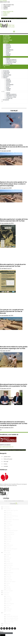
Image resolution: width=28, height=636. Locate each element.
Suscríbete (5, 7)
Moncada (8, 538)
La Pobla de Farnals (12, 530)
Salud (7, 52)
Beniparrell (9, 563)
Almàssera (9, 518)
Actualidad (6, 35)
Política (8, 51)
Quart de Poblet (10, 581)
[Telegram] (6, 21)
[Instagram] (2, 21)
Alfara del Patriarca (12, 516)
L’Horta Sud (6, 38)
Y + (4, 57)
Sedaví (8, 583)
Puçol (7, 543)
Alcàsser (8, 558)
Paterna (8, 541)
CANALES (6, 594)
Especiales (6, 41)
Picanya (8, 578)
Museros (8, 540)
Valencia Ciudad (7, 40)
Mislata (8, 574)
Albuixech (9, 514)
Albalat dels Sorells (12, 510)
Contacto (5, 8)
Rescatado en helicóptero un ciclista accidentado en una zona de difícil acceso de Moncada (14, 146)
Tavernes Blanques (11, 549)
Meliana (8, 536)
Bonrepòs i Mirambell (12, 519)
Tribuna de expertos (11, 59)
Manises (8, 571)
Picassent (9, 580)
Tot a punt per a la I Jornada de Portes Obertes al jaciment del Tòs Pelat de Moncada (11, 311)
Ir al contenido (3, 0)
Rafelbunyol (9, 545)
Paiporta (8, 576)
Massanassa (9, 572)
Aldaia (8, 560)
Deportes (8, 45)
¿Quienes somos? (6, 6)
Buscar (4, 66)
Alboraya (8, 512)
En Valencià (6, 65)
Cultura (8, 44)
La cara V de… (9, 63)
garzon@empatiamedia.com (6, 446)
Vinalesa (8, 550)
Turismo (8, 55)
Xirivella (8, 589)
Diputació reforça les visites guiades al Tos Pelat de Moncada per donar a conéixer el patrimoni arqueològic (13, 183)
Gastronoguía (9, 50)
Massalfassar (10, 532)
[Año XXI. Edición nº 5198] (8, 4)
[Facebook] (0, 21)
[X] (8, 21)
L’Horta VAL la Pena (11, 62)
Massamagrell (10, 534)
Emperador (9, 525)
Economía (8, 47)
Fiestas (8, 48)
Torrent (8, 587)
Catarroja (8, 567)
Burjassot (9, 521)
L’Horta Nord (7, 37)
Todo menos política (11, 61)
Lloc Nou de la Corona (12, 569)
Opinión (8, 58)
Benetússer (9, 565)
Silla (7, 585)
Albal (7, 556)
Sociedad (8, 54)
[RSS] (4, 21)
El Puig (8, 523)
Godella (8, 529)
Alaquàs (8, 554)
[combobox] (6, 633)
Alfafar (8, 561)
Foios (7, 527)
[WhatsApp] (10, 21)
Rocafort (8, 547)
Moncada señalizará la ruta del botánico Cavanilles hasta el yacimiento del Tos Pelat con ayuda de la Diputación (13, 423)
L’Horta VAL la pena (12, 620)
